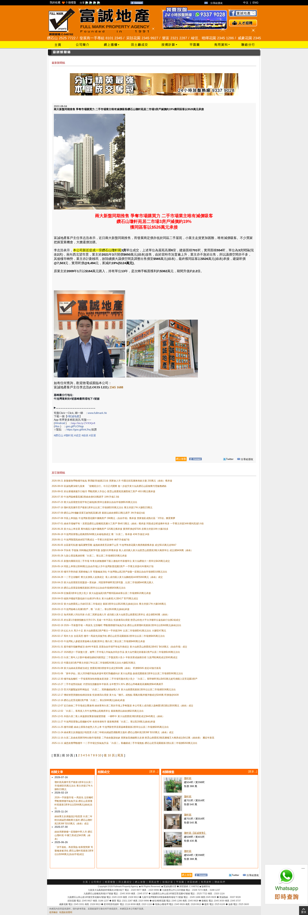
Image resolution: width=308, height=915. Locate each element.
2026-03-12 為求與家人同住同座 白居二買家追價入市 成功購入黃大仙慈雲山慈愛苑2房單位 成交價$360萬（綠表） (111, 614)
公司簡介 (96, 882)
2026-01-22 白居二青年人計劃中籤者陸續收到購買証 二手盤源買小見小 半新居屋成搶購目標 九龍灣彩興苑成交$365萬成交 (115, 657)
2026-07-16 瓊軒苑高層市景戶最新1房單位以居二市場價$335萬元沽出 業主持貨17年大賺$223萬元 (102, 507)
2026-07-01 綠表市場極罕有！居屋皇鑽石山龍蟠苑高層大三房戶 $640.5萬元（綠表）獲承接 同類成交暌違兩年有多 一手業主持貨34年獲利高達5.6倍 (128, 523)
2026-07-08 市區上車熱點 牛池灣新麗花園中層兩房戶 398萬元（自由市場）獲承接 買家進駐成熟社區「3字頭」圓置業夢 (113, 518)
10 (99, 755)
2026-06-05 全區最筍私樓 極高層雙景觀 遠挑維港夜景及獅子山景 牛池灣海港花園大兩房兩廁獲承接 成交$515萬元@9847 (114, 545)
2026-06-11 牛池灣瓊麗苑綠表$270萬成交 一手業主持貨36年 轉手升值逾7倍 (91, 539)
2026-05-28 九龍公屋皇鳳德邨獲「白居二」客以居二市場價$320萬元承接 (89, 555)
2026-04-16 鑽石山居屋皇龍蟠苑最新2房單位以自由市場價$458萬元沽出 (89, 587)
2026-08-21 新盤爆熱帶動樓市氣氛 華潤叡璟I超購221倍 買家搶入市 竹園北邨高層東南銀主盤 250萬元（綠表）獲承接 (112, 480)
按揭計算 (167, 882)
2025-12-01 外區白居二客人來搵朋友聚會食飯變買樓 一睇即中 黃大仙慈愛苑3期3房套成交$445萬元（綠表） (108, 716)
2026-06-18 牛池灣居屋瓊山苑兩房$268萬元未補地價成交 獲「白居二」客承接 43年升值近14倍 (100, 534)
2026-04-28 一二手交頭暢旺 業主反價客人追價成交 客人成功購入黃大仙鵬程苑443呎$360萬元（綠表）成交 (107, 577)
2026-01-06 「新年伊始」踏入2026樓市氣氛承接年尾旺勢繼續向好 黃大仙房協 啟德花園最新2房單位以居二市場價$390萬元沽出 (117, 673)
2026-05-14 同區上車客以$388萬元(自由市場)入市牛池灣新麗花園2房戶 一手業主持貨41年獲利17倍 (103, 566)
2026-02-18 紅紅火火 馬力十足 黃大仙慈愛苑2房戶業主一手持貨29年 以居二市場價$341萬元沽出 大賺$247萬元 (109, 630)
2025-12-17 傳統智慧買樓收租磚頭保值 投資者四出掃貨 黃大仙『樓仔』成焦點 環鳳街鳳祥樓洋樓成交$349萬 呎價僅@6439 (115, 695)
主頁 (85, 882)
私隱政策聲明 (65, 912)
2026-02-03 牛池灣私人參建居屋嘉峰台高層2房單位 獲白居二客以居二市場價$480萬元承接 (98, 641)
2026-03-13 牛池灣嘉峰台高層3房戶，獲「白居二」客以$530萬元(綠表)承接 (90, 609)
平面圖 (180, 882)
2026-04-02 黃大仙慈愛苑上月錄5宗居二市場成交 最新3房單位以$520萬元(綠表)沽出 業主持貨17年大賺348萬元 (109, 604)
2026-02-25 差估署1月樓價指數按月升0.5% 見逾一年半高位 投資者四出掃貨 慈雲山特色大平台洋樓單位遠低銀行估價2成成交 (116, 620)
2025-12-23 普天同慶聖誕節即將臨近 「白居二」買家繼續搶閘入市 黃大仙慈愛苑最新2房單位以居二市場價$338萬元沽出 (114, 689)
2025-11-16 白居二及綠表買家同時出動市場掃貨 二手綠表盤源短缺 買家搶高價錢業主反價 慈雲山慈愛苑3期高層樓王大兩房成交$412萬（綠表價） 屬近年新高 (133, 737)
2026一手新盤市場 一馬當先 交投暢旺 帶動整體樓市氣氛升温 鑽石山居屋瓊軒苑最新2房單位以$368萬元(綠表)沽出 (74, 803)
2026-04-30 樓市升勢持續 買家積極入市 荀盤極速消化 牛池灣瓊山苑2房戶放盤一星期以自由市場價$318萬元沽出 (109, 571)
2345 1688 (116, 387)
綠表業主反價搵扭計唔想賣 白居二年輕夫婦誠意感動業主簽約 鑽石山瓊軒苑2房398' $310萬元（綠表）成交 (73, 820)
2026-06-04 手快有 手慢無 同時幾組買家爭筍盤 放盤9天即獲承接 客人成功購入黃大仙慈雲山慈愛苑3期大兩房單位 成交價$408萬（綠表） (122, 550)
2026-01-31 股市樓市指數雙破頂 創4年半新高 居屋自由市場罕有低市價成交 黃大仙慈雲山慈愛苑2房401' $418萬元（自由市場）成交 (119, 646)
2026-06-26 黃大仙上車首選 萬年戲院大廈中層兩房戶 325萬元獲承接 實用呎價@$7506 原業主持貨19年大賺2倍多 (110, 529)
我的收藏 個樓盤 (63, 2)
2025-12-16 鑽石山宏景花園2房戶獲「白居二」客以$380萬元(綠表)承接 (88, 700)
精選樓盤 (110, 882)
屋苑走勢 (154, 882)
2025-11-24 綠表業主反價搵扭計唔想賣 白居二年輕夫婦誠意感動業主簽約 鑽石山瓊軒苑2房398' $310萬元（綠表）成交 (113, 732)
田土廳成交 (125, 882)
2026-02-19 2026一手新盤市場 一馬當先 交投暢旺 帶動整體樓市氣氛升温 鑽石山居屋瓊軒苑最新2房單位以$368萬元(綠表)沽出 (116, 625)
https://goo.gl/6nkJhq (78, 429)
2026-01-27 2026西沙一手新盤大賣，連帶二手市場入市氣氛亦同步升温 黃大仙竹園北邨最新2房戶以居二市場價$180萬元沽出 (116, 652)
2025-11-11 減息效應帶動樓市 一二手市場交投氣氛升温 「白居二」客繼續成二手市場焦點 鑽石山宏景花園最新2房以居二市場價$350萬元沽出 (124, 743)
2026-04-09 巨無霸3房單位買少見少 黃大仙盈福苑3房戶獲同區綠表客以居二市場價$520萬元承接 (101, 593)
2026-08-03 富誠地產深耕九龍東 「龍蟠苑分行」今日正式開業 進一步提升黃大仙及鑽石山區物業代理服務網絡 (109, 486)
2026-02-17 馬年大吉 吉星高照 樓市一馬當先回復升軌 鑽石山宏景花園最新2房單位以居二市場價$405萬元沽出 (108, 636)
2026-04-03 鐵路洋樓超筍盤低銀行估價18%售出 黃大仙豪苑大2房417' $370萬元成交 (95, 598)
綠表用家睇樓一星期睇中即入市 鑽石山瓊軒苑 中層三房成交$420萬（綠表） (73, 835)
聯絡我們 (220, 882)
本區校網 (192, 882)
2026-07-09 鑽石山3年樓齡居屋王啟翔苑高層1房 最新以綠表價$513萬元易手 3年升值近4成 (98, 512)
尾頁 (120, 755)
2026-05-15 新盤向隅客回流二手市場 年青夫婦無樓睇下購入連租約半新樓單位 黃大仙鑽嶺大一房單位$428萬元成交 (111, 561)
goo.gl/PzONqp (75, 426)
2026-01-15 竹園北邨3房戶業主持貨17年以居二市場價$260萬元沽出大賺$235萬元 (93, 662)
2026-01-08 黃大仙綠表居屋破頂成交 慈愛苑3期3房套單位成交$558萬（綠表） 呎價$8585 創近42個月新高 (106, 668)
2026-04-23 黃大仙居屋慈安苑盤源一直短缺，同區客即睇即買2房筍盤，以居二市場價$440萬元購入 (102, 582)
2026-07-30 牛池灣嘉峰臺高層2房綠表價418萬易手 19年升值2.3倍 (85, 496)
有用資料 (206, 882)
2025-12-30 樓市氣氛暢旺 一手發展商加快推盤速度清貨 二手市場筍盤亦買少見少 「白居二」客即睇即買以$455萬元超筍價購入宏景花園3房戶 (124, 678)
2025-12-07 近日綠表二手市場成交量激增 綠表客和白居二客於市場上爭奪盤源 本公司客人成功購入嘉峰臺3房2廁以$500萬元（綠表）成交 (123, 705)
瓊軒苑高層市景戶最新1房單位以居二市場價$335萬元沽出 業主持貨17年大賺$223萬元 (74, 786)
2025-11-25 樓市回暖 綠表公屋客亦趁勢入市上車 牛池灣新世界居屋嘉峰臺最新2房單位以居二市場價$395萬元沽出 (110, 727)
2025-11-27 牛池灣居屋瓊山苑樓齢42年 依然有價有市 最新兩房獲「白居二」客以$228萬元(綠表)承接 (103, 721)
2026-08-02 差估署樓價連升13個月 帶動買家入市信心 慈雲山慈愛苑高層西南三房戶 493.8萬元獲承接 (103, 491)
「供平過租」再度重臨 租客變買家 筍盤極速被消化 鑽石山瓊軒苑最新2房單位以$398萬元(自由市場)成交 (74, 851)
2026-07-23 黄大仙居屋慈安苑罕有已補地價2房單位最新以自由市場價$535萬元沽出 (94, 502)
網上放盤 (140, 882)
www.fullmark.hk (97, 412)
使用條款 (53, 912)
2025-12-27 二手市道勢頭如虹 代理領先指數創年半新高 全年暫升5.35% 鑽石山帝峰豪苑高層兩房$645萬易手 (107, 684)
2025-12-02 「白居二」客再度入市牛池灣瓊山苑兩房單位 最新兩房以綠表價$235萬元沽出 (98, 711)
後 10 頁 (109, 755)
